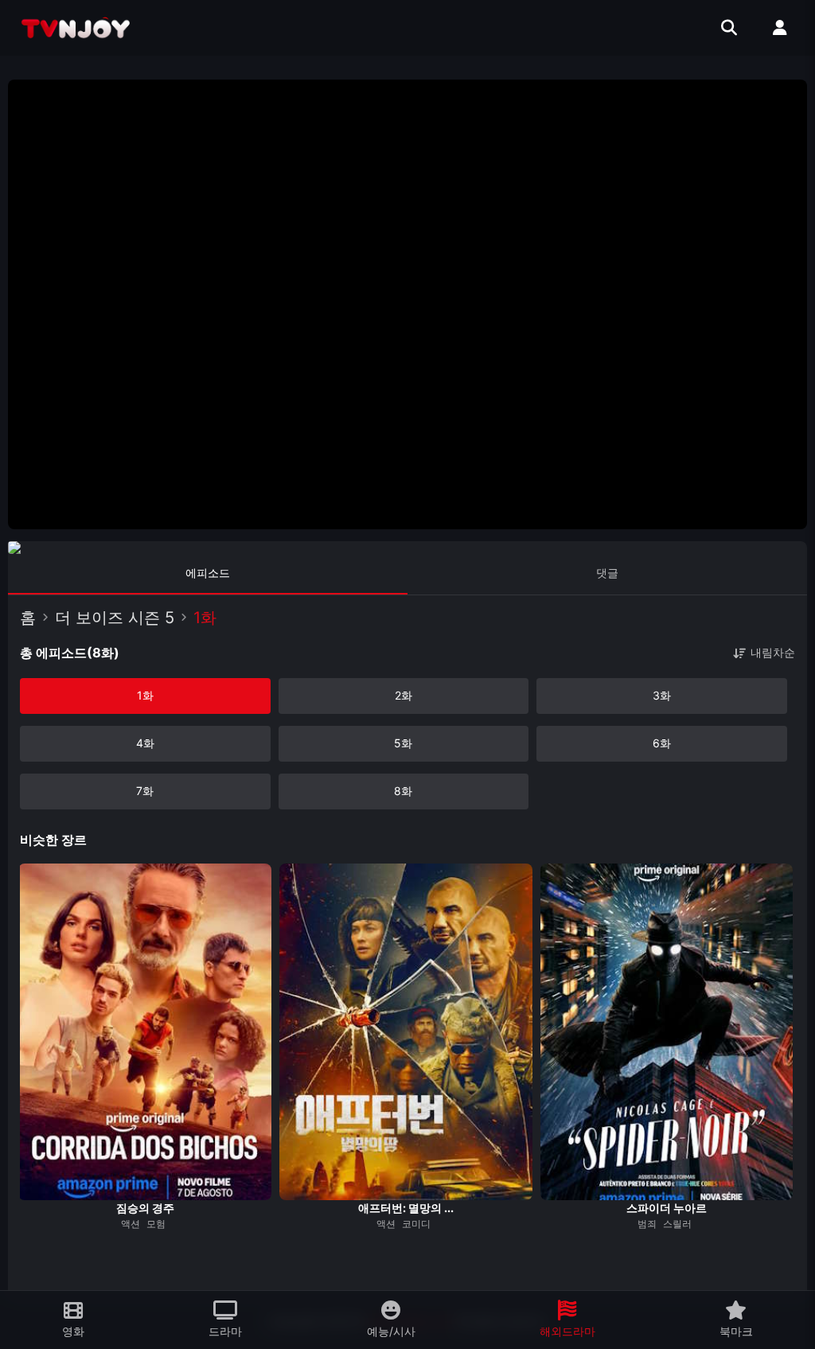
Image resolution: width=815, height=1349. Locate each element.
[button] (30, 1240)
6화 (662, 743)
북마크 (736, 1331)
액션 (130, 1224)
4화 (145, 743)
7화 (145, 790)
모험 (156, 1224)
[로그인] (780, 27)
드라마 (225, 1331)
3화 (662, 695)
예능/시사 (391, 1331)
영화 (73, 1331)
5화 (403, 743)
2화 (403, 695)
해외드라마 (567, 1331)
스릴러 (677, 1224)
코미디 (416, 1224)
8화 (403, 790)
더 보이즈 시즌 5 (114, 617)
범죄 (647, 1224)
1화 (145, 695)
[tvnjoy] (75, 28)
